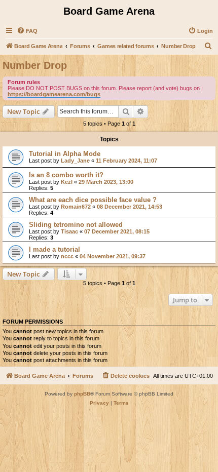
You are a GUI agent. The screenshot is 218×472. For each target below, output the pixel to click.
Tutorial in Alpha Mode (64, 154)
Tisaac (69, 231)
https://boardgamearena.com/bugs (54, 94)
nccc (67, 256)
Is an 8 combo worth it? (66, 175)
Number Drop (35, 65)
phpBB (82, 394)
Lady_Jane (75, 161)
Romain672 (76, 207)
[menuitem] (27, 31)
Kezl (66, 182)
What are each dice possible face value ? (93, 200)
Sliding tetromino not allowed (76, 224)
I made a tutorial (54, 249)
